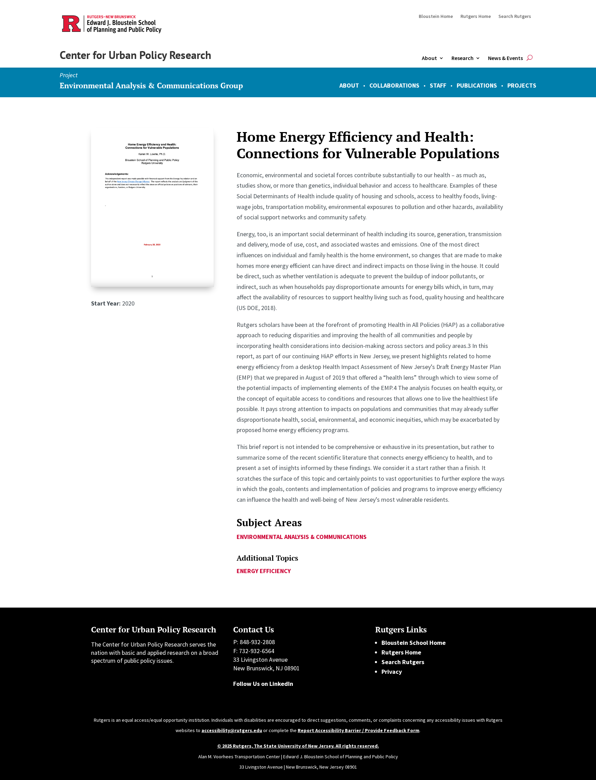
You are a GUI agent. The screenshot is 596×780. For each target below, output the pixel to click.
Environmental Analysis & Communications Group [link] (151, 85)
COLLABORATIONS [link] (394, 85)
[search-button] (530, 58)
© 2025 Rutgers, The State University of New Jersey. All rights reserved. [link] (298, 746)
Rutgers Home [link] (475, 16)
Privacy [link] (391, 672)
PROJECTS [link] (521, 85)
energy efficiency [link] (264, 571)
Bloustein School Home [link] (413, 643)
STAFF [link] (438, 85)
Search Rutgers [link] (514, 16)
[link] (152, 285)
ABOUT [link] (349, 85)
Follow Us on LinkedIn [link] (263, 684)
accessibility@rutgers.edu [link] (231, 730)
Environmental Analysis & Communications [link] (302, 537)
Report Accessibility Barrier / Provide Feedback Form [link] (358, 730)
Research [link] (462, 57)
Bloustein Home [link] (436, 16)
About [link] (429, 57)
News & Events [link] (505, 57)
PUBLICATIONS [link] (477, 85)
